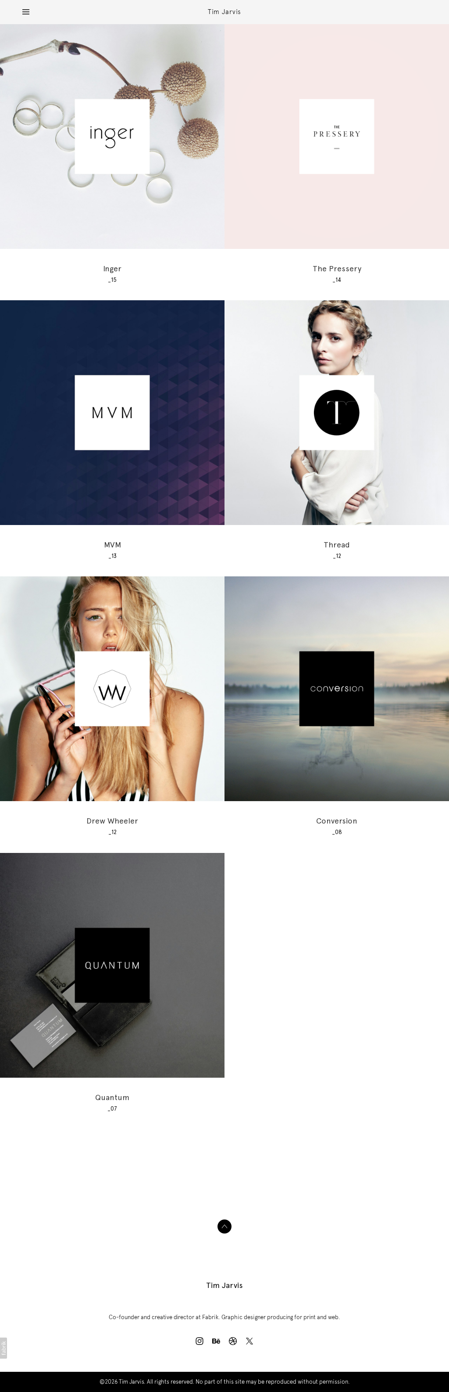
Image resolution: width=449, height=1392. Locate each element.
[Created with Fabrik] (3, 1348)
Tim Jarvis (224, 1285)
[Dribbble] (233, 1341)
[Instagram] (199, 1341)
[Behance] (216, 1341)
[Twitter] (249, 1341)
